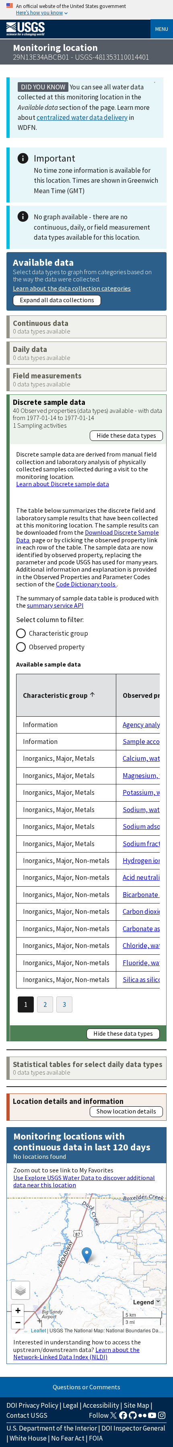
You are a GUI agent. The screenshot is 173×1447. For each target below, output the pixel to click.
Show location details (126, 1111)
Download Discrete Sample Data (87, 536)
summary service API (55, 605)
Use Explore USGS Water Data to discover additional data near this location (84, 1181)
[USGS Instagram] (162, 1417)
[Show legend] (158, 1302)
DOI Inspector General (133, 1428)
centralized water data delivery (82, 117)
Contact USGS (26, 1415)
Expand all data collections (57, 300)
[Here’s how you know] (86, 10)
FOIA (96, 1438)
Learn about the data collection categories (72, 288)
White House (28, 1438)
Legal (70, 1405)
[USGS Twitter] (113, 1417)
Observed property (56, 647)
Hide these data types (126, 435)
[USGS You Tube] (152, 1417)
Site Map (136, 1405)
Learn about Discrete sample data (62, 484)
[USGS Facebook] (123, 1417)
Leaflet (38, 1330)
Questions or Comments (86, 1387)
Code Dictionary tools (86, 584)
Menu (161, 28)
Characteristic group (58, 633)
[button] (87, 1255)
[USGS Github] (133, 1417)
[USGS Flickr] (142, 1417)
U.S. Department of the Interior (51, 1428)
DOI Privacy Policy (32, 1405)
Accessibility (101, 1405)
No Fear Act (67, 1438)
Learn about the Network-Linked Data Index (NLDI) (76, 1353)
